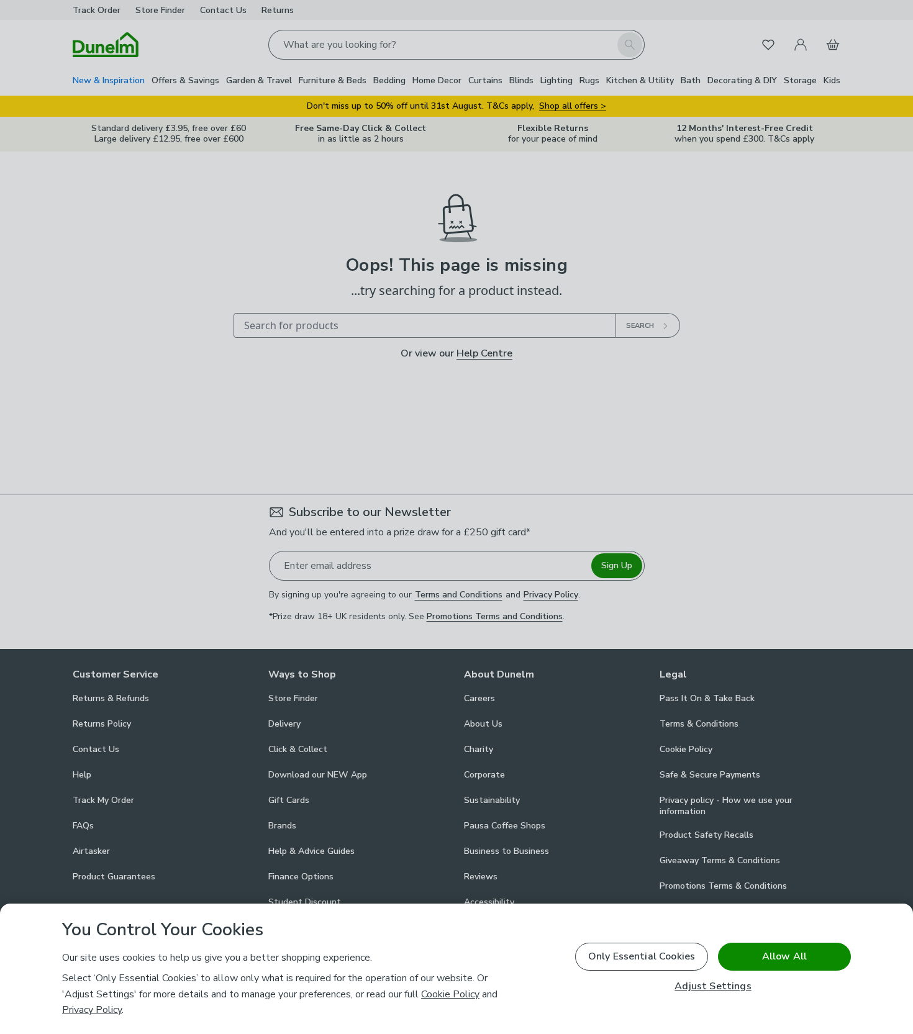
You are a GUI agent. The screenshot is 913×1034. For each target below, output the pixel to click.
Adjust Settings (713, 986)
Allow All (784, 956)
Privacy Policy (92, 1010)
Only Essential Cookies (642, 956)
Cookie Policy (450, 994)
